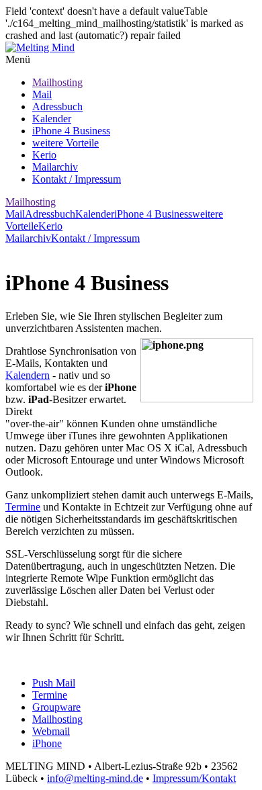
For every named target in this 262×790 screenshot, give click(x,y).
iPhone (47, 743)
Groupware (56, 707)
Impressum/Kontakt (194, 778)
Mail (42, 94)
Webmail (51, 731)
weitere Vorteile (65, 142)
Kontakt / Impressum (76, 179)
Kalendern (27, 375)
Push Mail (53, 683)
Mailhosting (57, 82)
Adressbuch (57, 106)
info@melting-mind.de (95, 778)
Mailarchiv (55, 167)
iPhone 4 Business (71, 130)
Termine (22, 507)
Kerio (44, 155)
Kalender (51, 118)
